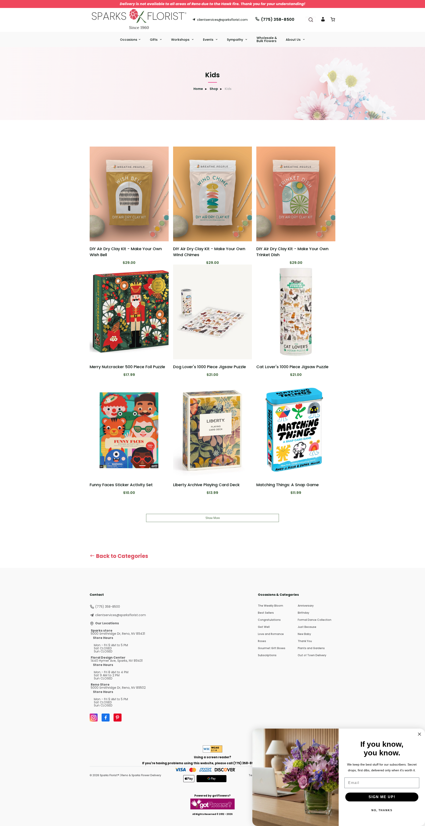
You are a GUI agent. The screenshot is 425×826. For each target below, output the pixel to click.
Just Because (307, 627)
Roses (262, 641)
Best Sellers (266, 613)
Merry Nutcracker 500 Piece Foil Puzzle (127, 366)
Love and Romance (271, 634)
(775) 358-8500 (277, 19)
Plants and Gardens (311, 648)
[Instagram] (94, 718)
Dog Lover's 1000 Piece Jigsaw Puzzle (209, 366)
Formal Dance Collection (314, 620)
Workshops (180, 39)
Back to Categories (121, 556)
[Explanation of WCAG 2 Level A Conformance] (212, 751)
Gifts (154, 39)
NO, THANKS (381, 810)
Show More (212, 518)
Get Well (264, 627)
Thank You (305, 641)
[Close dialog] (419, 734)
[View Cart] (332, 20)
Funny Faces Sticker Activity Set (121, 484)
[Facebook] (106, 718)
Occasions (128, 39)
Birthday (303, 613)
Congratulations (269, 620)
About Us (293, 39)
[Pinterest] (118, 718)
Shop (214, 89)
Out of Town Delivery (312, 655)
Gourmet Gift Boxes (271, 648)
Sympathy (235, 39)
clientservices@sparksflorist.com (222, 19)
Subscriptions (267, 655)
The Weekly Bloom (270, 605)
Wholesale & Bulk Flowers (267, 39)
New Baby (304, 634)
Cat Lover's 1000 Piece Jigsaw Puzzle (292, 366)
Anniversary (306, 605)
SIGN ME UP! (382, 797)
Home (198, 89)
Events (208, 39)
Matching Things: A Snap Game (287, 484)
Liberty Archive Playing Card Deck (206, 484)
